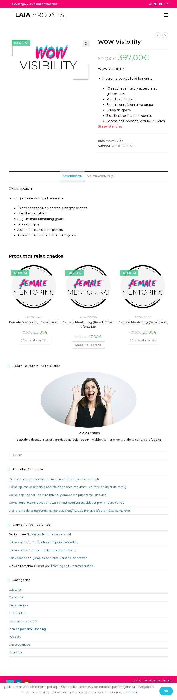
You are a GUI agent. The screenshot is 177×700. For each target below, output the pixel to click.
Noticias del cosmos (23, 621)
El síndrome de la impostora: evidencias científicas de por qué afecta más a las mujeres (69, 510)
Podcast (15, 636)
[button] (86, 43)
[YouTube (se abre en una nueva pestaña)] (161, 4)
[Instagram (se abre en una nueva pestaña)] (150, 4)
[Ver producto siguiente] (165, 35)
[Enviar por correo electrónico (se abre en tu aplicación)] (166, 4)
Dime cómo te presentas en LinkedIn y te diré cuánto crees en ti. (54, 479)
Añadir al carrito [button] (34, 340)
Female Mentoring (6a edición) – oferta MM (88, 324)
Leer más (130, 692)
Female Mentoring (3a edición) (33, 322)
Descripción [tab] (72, 176)
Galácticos (16, 597)
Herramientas (18, 605)
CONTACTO (162, 680)
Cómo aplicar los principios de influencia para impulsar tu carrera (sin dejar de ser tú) (67, 487)
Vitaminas (15, 652)
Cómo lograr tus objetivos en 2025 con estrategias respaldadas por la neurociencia (66, 502)
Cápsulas (15, 589)
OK (166, 691)
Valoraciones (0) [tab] (101, 176)
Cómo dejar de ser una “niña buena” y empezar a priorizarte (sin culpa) (58, 495)
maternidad (17, 613)
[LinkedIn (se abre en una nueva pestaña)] (155, 4)
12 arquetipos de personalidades (54, 542)
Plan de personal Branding (27, 629)
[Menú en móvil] (166, 14)
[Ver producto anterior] (158, 35)
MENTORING (123, 145)
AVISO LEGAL (143, 680)
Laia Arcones (18, 542)
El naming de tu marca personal (49, 534)
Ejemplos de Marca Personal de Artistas (59, 558)
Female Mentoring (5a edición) (143, 322)
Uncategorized (19, 644)
